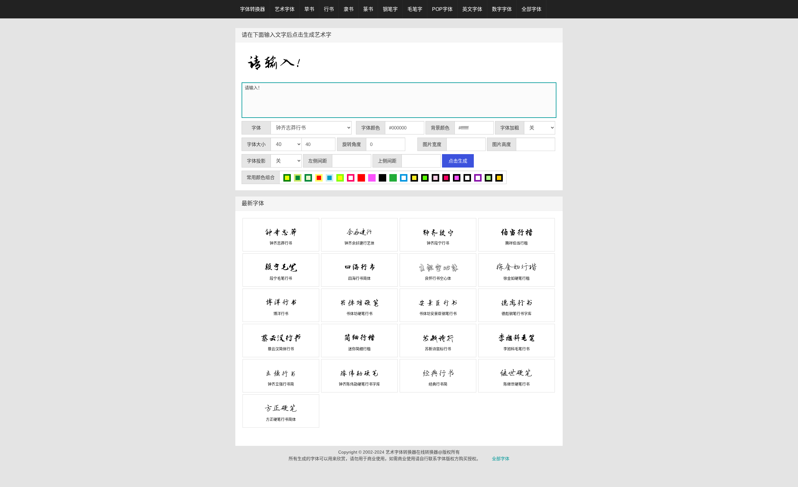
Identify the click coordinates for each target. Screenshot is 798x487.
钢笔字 (390, 9)
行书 (329, 9)
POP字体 (442, 9)
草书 (309, 9)
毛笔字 (414, 9)
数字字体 (502, 9)
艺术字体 (285, 9)
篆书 (368, 9)
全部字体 (531, 9)
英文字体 (472, 9)
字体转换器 (252, 9)
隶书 (348, 9)
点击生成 (458, 160)
